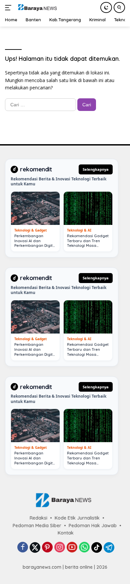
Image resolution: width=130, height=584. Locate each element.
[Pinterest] (47, 547)
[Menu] (9, 7)
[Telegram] (109, 547)
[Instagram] (59, 547)
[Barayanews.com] (36, 7)
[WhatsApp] (84, 547)
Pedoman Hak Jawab (93, 526)
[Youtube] (72, 547)
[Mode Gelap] (106, 7)
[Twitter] (35, 547)
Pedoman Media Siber (37, 526)
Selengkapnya (96, 169)
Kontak (66, 533)
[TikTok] (96, 547)
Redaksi (38, 518)
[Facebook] (22, 547)
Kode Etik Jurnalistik (77, 518)
